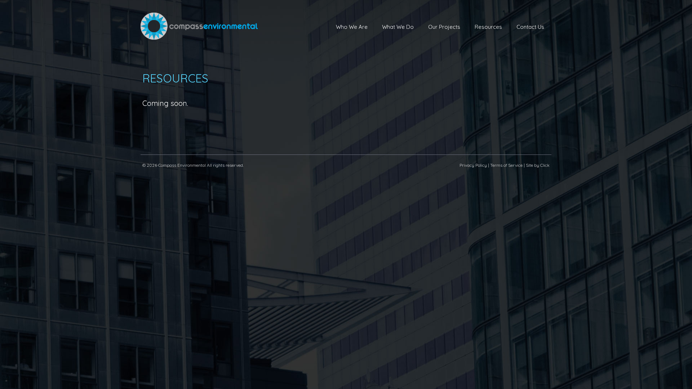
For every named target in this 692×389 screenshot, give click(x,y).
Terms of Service (506, 165)
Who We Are (352, 26)
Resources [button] (488, 26)
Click (545, 165)
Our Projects (444, 26)
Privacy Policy (473, 165)
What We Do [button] (398, 26)
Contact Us (530, 26)
